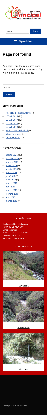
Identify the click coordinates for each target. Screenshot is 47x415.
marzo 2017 (11, 183)
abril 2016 (10, 186)
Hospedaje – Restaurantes (18, 112)
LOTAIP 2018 (12, 123)
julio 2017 (10, 176)
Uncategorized (13, 137)
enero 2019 (11, 165)
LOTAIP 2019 (12, 127)
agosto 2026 (12, 154)
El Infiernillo (23, 327)
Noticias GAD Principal (17, 130)
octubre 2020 (12, 158)
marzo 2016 (11, 190)
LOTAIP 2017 (12, 119)
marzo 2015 (11, 200)
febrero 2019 (12, 162)
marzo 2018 (11, 172)
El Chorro (23, 369)
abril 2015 (10, 197)
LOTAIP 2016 (12, 116)
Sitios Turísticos (13, 134)
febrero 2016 (12, 193)
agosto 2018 (12, 169)
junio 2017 (11, 179)
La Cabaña (24, 285)
